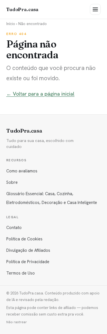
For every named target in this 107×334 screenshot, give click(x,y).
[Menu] (95, 9)
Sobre (12, 182)
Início (10, 23)
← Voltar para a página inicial (40, 93)
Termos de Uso (20, 273)
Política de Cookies (24, 239)
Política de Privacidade (27, 261)
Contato (14, 227)
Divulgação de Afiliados (28, 250)
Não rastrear (16, 322)
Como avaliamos (21, 171)
